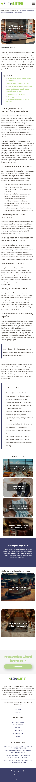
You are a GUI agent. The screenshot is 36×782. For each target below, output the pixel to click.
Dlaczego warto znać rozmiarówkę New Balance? (18, 79)
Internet (18, 728)
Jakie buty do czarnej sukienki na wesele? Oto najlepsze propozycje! (18, 624)
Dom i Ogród (18, 725)
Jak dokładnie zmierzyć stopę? (17, 83)
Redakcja (18, 710)
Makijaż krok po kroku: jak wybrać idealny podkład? (18, 752)
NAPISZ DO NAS (18, 667)
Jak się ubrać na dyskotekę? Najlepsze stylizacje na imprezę (18, 761)
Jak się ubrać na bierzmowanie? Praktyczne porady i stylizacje (18, 488)
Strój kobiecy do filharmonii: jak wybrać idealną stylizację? (18, 756)
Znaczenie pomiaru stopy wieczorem (20, 86)
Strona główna (4, 11)
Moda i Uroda (14, 11)
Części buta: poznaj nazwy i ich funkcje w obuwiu (18, 588)
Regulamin (18, 779)
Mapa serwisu (18, 775)
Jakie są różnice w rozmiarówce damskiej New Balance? (17, 90)
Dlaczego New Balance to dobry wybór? (17, 100)
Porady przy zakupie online (17, 97)
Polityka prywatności (18, 771)
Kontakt (18, 712)
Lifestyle (18, 730)
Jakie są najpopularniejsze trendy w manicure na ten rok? (18, 747)
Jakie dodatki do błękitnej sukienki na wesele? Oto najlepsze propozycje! (18, 507)
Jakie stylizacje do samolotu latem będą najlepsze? (18, 468)
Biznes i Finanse (18, 722)
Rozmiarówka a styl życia (16, 94)
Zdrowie (18, 736)
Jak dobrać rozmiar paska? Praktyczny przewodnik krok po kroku (18, 527)
